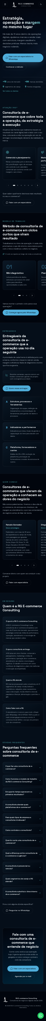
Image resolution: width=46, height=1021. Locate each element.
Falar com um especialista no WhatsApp (21, 57)
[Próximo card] (37, 185)
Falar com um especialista (20, 202)
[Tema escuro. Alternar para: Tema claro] (40, 4)
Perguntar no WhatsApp (19, 910)
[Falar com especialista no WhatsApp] (41, 1015)
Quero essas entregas (18, 388)
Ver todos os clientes (10, 91)
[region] (23, 164)
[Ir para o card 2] (17, 185)
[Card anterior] (8, 185)
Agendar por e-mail (23, 976)
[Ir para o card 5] (28, 185)
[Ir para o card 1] (14, 185)
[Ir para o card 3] (21, 185)
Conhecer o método (14, 67)
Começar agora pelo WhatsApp (22, 312)
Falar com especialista (18, 582)
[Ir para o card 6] (32, 185)
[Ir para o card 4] (24, 185)
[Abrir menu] (5, 4)
